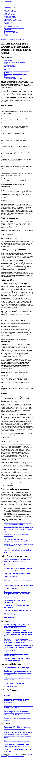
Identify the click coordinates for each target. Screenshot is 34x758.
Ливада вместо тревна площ (14, 683)
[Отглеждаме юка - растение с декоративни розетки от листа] (18, 536)
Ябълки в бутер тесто (11, 614)
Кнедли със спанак (10, 597)
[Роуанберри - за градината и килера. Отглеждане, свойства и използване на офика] (18, 545)
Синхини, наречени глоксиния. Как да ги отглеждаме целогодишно (18, 569)
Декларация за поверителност (15, 756)
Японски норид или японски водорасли (15, 74)
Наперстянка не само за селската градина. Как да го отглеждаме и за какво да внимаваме (17, 712)
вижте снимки (8, 60)
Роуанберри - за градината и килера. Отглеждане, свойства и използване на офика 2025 (18, 550)
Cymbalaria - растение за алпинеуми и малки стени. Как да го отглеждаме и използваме (17, 672)
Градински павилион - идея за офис (16, 668)
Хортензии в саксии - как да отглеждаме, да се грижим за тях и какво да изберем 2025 (18, 529)
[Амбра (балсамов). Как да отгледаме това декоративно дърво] (18, 655)
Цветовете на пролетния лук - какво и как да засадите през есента (17, 581)
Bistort (5, 63)
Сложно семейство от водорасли (13, 78)
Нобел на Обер (8, 69)
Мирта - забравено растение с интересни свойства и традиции (18, 706)
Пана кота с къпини (11, 588)
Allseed (6, 75)
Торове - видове (9, 617)
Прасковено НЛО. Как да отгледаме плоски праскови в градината (17, 728)
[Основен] (7, 1)
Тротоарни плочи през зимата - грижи (18, 565)
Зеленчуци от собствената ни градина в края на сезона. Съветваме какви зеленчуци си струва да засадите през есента (18, 734)
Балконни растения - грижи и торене (17, 573)
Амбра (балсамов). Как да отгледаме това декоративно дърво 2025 (17, 659)
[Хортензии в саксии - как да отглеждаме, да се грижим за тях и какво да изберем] (18, 524)
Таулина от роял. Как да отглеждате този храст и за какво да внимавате (17, 593)
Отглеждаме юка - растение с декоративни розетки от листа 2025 (16, 540)
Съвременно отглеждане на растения (17, 741)
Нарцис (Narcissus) (10, 686)
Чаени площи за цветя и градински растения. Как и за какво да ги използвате (16, 700)
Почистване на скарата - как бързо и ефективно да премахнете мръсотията (17, 745)
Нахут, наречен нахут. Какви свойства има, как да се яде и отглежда (17, 560)
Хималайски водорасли (10, 66)
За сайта (30, 754)
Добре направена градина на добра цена (18, 585)
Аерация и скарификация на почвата (17, 610)
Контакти (3, 756)
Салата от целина (10, 577)
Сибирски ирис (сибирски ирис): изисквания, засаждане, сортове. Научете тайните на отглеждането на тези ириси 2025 (18, 633)
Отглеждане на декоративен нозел (13, 68)
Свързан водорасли (9, 65)
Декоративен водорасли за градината (14, 62)
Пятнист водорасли (9, 77)
